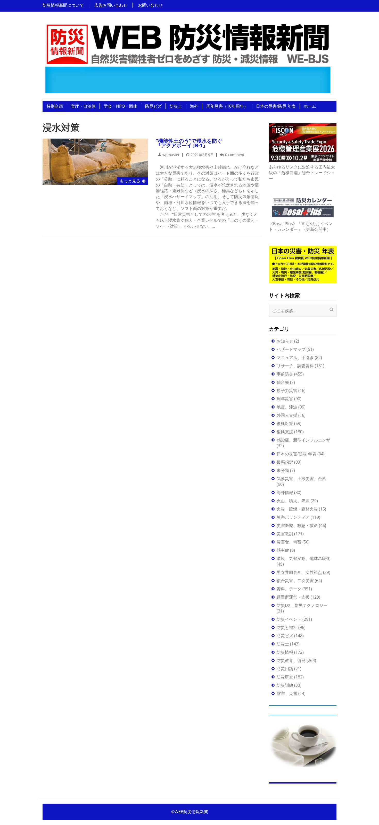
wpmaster (171, 154)
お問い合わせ (150, 5)
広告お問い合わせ (110, 5)
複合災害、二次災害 (295, 580)
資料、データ (289, 589)
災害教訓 (285, 534)
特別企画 (54, 106)
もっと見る (130, 181)
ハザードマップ (291, 349)
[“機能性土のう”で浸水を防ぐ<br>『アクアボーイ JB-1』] (95, 161)
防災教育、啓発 (291, 660)
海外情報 (285, 492)
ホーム (310, 106)
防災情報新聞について (63, 5)
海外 (194, 106)
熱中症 (283, 550)
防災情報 (285, 652)
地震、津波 (287, 407)
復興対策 (285, 423)
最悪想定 (285, 462)
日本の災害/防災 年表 (276, 106)
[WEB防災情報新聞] (188, 56)
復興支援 (285, 432)
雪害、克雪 (287, 693)
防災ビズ (153, 106)
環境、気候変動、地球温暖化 (303, 558)
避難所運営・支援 (293, 597)
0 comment (234, 154)
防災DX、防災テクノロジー (302, 605)
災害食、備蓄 (289, 542)
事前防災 (285, 374)
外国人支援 (287, 415)
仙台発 (283, 382)
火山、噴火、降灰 (293, 501)
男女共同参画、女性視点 (299, 572)
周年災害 (285, 399)
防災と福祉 (287, 627)
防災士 (176, 106)
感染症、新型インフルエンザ (303, 440)
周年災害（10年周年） (227, 106)
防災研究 (285, 677)
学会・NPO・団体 (120, 106)
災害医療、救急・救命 (297, 525)
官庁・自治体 (83, 106)
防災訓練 (285, 685)
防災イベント (289, 619)
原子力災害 (287, 390)
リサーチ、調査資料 (295, 366)
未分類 (283, 470)
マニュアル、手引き (295, 357)
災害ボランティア (293, 517)
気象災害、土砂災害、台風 (301, 478)
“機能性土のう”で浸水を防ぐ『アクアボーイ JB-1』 (189, 143)
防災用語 (285, 668)
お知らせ (285, 341)
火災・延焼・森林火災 (297, 509)
